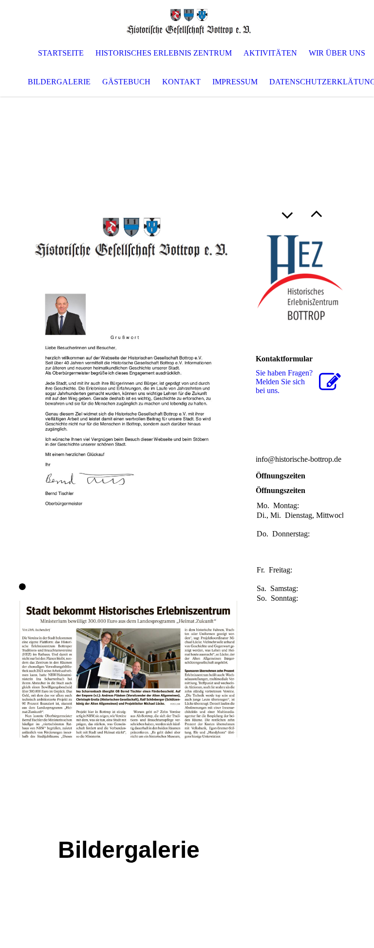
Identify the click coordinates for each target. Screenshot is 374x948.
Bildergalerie (59, 82)
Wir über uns (337, 53)
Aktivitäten (270, 53)
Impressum (235, 82)
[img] (187, 19)
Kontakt (181, 82)
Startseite (61, 53)
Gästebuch (126, 82)
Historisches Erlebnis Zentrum (163, 53)
